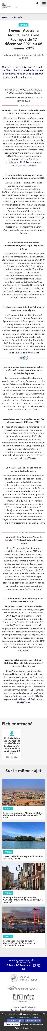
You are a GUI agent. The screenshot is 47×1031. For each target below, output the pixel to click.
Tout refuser (34, 1020)
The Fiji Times (23, 702)
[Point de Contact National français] (23, 987)
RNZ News (33, 409)
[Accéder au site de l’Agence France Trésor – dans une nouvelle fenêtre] (23, 977)
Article (23, 25)
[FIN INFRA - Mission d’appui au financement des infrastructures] (23, 997)
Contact (15, 1007)
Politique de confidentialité (23, 1010)
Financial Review (27, 165)
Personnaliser (12, 1024)
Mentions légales (28, 1007)
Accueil (5, 17)
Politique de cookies (23, 1028)
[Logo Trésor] (22, 7)
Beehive (41, 522)
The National (34, 588)
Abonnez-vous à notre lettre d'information (23, 961)
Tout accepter (16, 1020)
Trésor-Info (17, 17)
